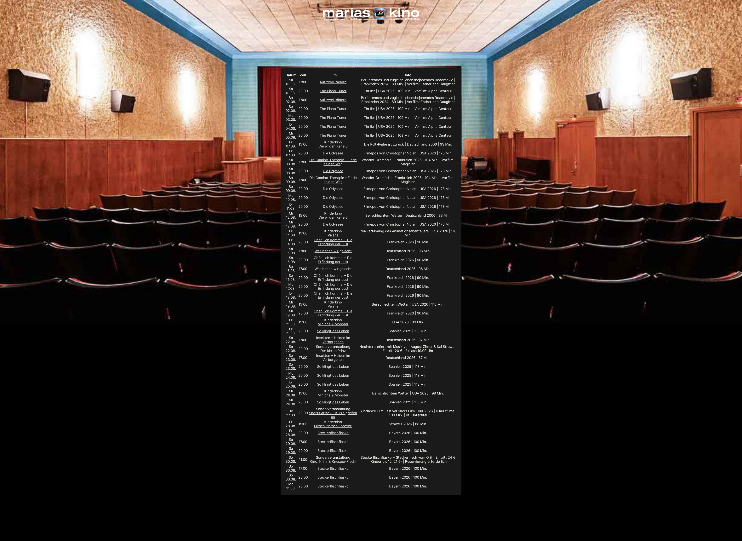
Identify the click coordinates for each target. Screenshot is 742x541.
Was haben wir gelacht (333, 251)
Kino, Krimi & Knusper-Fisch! (333, 461)
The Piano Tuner (333, 91)
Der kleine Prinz (333, 351)
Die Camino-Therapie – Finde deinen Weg (333, 162)
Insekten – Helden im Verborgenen (333, 340)
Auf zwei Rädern (333, 82)
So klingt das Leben (333, 331)
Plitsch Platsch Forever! (333, 426)
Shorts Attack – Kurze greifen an (333, 415)
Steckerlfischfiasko (333, 433)
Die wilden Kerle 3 (333, 146)
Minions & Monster (333, 324)
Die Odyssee (333, 153)
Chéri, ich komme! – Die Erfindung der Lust (333, 242)
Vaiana (333, 235)
